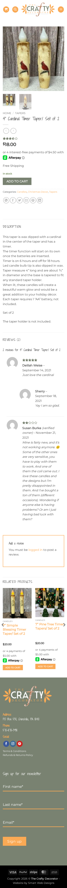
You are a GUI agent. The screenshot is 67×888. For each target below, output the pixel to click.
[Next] (58, 58)
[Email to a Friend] (26, 200)
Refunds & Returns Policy (18, 755)
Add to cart (17, 181)
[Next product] (6, 131)
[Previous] (8, 58)
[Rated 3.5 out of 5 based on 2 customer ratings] (33, 138)
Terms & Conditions (14, 751)
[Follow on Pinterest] (20, 744)
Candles (22, 191)
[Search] (15, 9)
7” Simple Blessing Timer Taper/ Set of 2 (14, 629)
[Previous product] (13, 131)
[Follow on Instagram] (13, 744)
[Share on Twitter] (20, 200)
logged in (35, 550)
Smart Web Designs (41, 883)
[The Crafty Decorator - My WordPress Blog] (38, 9)
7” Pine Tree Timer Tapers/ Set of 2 (49, 626)
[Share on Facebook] (13, 200)
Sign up (14, 841)
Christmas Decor (38, 191)
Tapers (20, 113)
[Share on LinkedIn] (40, 200)
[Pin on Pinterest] (33, 200)
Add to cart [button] (12, 667)
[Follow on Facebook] (6, 744)
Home (7, 113)
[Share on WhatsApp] (6, 200)
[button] (6, 9)
